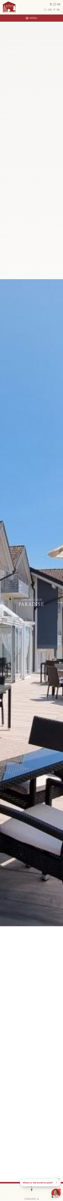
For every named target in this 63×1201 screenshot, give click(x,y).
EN (45, 9)
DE (50, 9)
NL (58, 9)
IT (54, 9)
